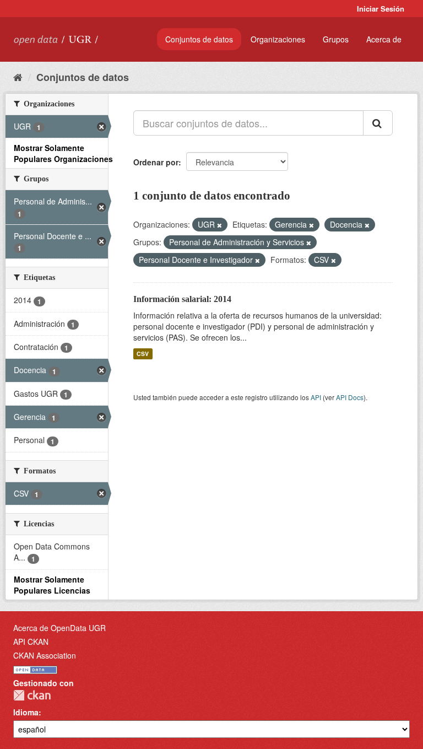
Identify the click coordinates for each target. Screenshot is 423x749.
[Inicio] (18, 76)
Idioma (26, 712)
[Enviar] (378, 123)
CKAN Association (44, 655)
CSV (143, 353)
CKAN (32, 695)
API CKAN (30, 641)
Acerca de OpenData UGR (59, 627)
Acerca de (384, 39)
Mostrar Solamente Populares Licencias (52, 585)
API (316, 397)
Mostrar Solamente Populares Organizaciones (63, 153)
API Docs (350, 397)
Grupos (336, 39)
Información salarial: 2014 (182, 299)
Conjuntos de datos (199, 39)
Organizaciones (278, 39)
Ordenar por (155, 162)
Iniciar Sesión (380, 8)
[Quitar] (219, 224)
